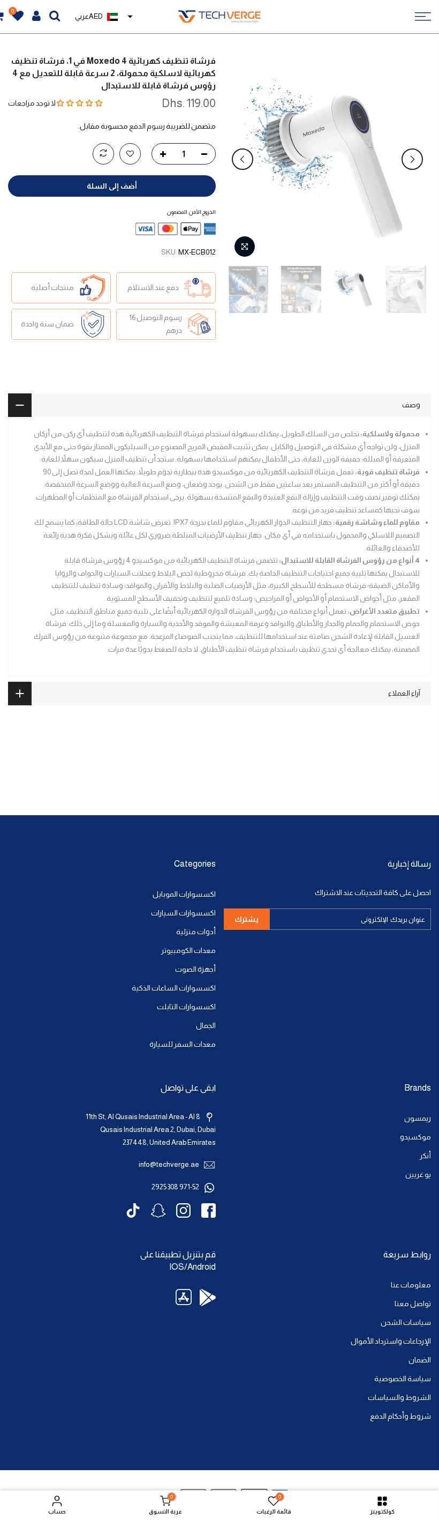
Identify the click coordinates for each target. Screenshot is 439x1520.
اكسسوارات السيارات (183, 913)
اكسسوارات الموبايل (184, 894)
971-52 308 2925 (175, 1187)
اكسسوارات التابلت (186, 1007)
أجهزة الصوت (195, 969)
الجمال (206, 1026)
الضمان (419, 1360)
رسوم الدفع (147, 126)
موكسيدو (415, 1137)
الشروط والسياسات (399, 1398)
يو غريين (418, 1175)
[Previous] (412, 159)
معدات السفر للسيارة (182, 1044)
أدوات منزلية (196, 932)
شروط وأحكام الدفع (400, 1416)
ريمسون (417, 1118)
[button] (80, 103)
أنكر (425, 1156)
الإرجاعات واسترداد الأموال (391, 1341)
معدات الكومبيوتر (188, 951)
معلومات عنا (411, 1285)
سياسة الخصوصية (402, 1379)
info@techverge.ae (169, 1164)
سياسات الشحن (406, 1322)
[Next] (242, 159)
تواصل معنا (413, 1304)
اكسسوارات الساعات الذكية (174, 988)
